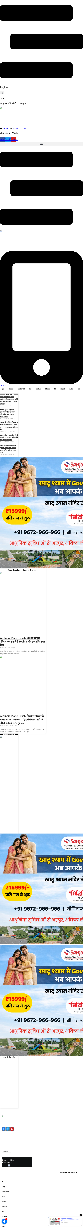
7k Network (73, 1172)
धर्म (55, 389)
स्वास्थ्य (38, 389)
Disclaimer (15, 1141)
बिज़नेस (63, 389)
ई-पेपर (71, 389)
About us (11, 1138)
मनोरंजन (47, 389)
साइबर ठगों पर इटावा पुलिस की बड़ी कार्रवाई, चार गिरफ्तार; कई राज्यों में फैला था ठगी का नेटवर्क (9, 437)
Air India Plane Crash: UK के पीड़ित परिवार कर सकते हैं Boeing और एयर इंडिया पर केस (22, 641)
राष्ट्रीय (11, 389)
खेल (30, 389)
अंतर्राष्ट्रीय (21, 389)
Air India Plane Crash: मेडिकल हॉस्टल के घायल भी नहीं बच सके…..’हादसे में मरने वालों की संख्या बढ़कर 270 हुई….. (22, 719)
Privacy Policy (7, 1144)
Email (4, 1151)
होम (3, 389)
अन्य (79, 389)
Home (4, 1138)
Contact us (6, 1141)
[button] (2, 92)
